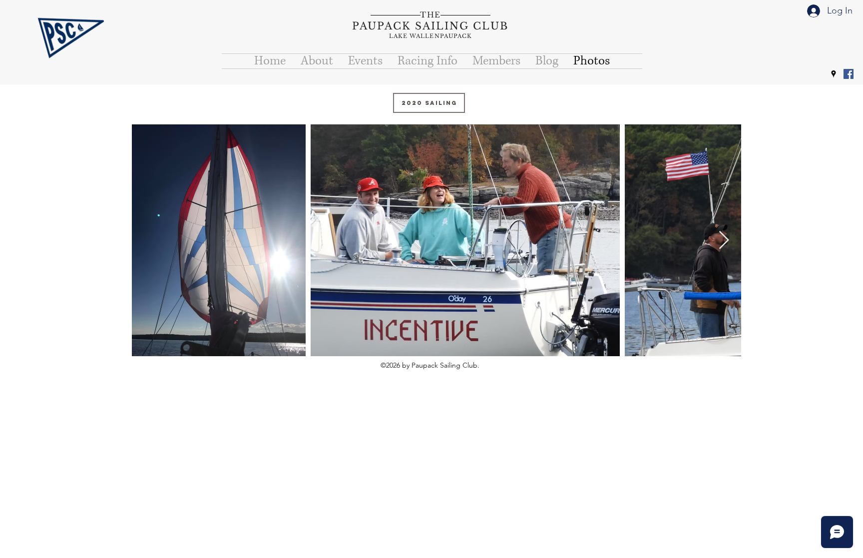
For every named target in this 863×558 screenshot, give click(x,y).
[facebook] (849, 74)
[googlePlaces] (834, 74)
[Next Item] (724, 240)
